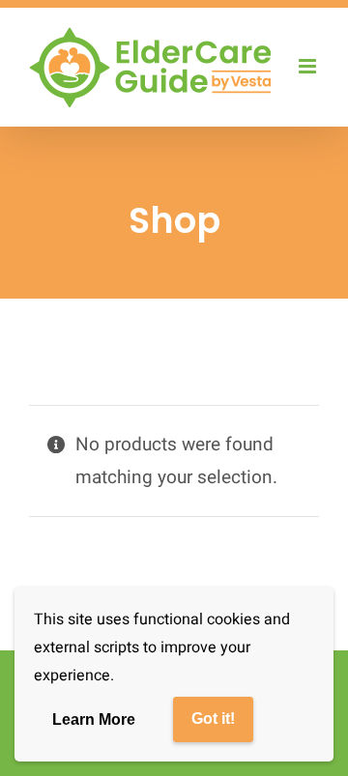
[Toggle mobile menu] (309, 66)
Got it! (213, 718)
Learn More (93, 719)
